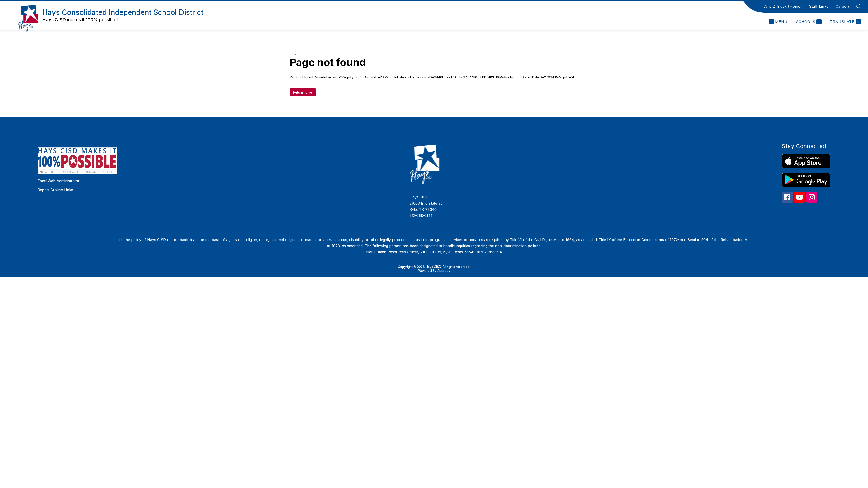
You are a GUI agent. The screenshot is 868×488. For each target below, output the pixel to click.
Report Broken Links (55, 190)
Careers (843, 6)
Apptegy (443, 270)
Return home (302, 92)
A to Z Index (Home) (783, 6)
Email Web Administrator (59, 180)
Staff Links (818, 6)
